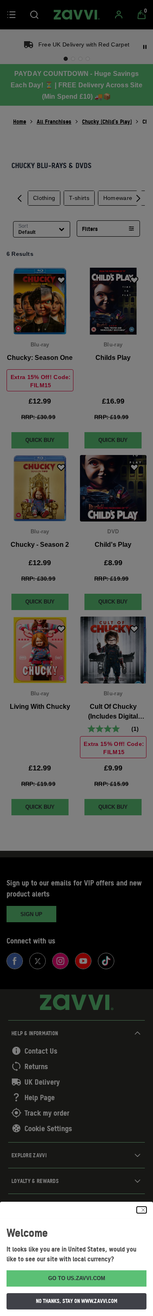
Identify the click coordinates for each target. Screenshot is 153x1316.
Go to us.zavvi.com (76, 1278)
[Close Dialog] (141, 1210)
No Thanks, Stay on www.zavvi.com (77, 1301)
